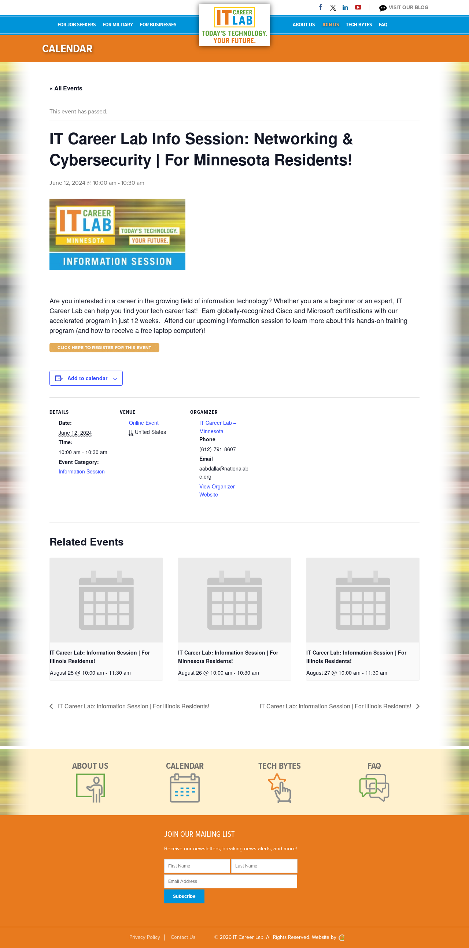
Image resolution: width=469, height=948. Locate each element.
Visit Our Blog (407, 7)
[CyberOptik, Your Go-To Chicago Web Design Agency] (341, 937)
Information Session (82, 471)
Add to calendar (87, 378)
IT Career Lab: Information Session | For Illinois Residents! (132, 706)
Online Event (144, 422)
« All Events (65, 88)
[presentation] (106, 600)
